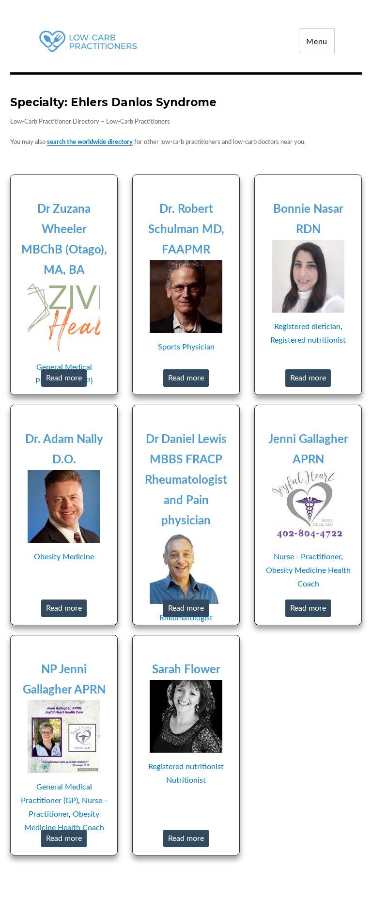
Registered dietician (307, 327)
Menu (316, 42)
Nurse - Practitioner (307, 557)
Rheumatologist (186, 618)
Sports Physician (186, 347)
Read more (64, 378)
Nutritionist (186, 780)
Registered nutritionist (308, 340)
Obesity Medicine (64, 557)
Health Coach (81, 828)
